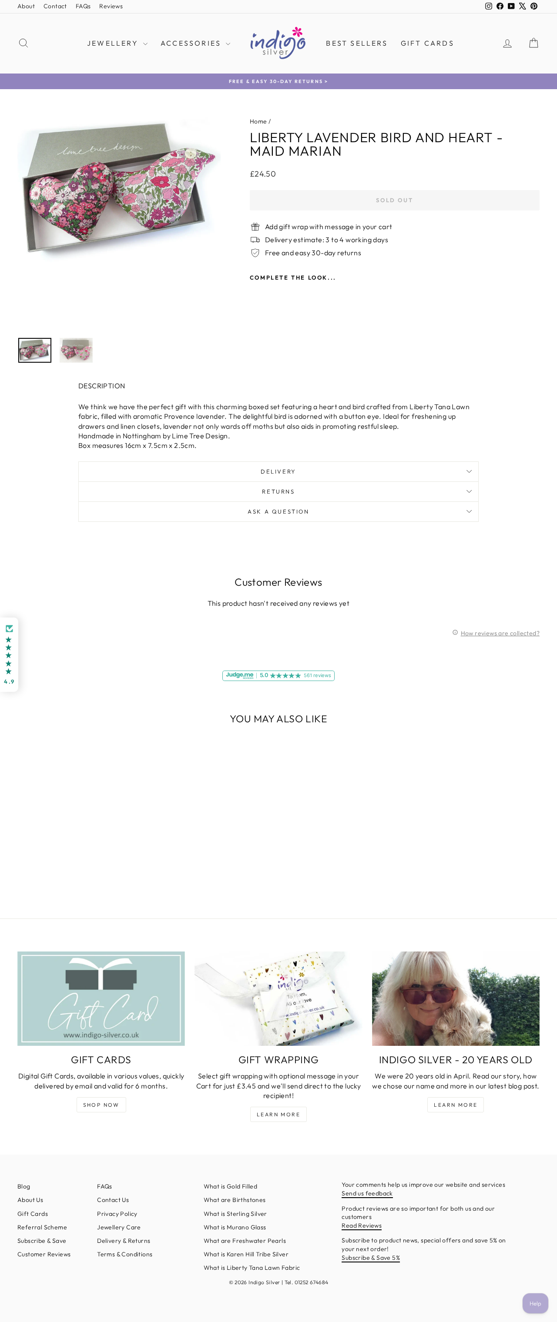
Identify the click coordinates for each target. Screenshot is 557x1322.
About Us (30, 1200)
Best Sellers (356, 43)
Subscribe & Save (41, 1241)
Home (258, 121)
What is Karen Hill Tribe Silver (246, 1254)
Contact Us (113, 1200)
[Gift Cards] (101, 998)
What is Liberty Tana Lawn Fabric (252, 1268)
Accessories (192, 43)
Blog (23, 1186)
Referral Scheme (42, 1227)
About (26, 6)
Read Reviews (362, 1225)
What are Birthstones (235, 1200)
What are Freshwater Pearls (245, 1241)
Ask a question (278, 511)
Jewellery (114, 43)
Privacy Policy (117, 1214)
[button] (9, 655)
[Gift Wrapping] (278, 998)
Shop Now (101, 1105)
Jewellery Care (119, 1227)
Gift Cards (427, 43)
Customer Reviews (43, 1254)
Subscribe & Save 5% (371, 1258)
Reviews (111, 6)
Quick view (79, 829)
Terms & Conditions (124, 1254)
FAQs (83, 6)
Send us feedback (367, 1193)
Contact (55, 6)
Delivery (278, 471)
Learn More (278, 1114)
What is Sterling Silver (235, 1214)
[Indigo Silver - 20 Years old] (456, 998)
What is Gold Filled (231, 1186)
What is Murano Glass (235, 1227)
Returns (278, 491)
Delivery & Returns (123, 1241)
